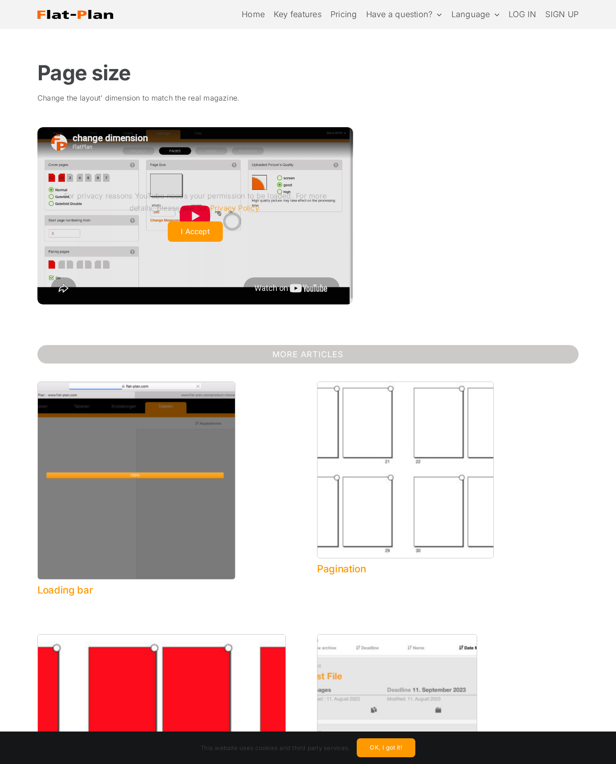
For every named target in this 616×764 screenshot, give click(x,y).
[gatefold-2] (161, 638)
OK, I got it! (386, 747)
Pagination (341, 569)
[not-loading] (136, 385)
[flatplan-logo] (75, 4)
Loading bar (65, 590)
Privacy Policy (234, 207)
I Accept (195, 231)
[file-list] (397, 638)
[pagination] (405, 385)
